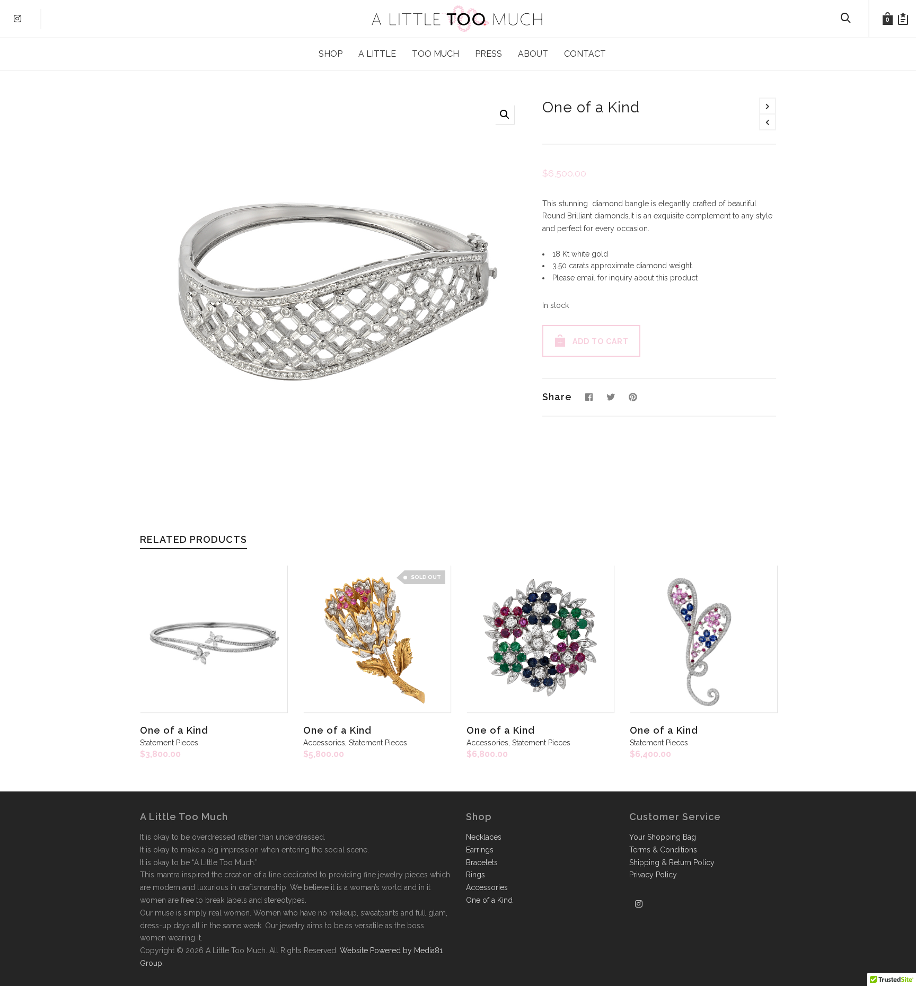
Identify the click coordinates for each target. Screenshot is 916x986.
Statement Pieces (169, 742)
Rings (475, 874)
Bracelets (482, 862)
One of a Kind (174, 730)
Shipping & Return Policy (672, 862)
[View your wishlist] (903, 18)
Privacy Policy (653, 874)
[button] (504, 114)
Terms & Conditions (663, 850)
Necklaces (483, 837)
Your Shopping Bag (662, 837)
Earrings (480, 850)
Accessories (324, 742)
